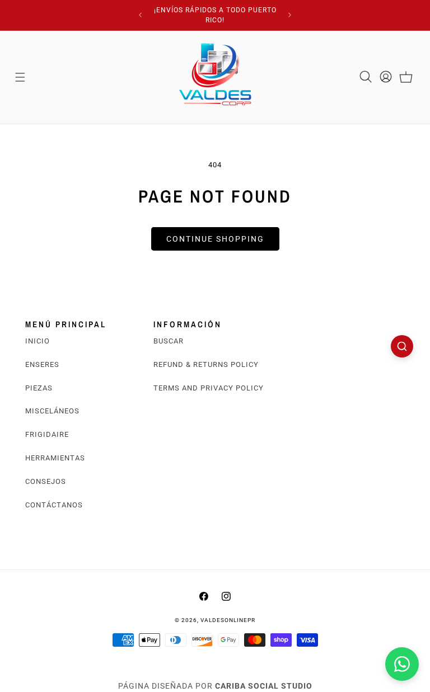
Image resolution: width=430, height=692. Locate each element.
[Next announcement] (290, 15)
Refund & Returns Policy (206, 364)
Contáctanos (54, 505)
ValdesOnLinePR (227, 620)
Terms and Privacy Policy (208, 388)
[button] (20, 77)
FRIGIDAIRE (47, 434)
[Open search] (402, 346)
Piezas (39, 388)
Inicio (37, 341)
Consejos (45, 481)
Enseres (42, 364)
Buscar (168, 341)
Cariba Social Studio (263, 685)
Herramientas (55, 458)
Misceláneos (52, 411)
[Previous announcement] (140, 15)
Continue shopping (215, 238)
